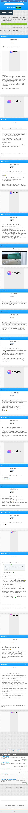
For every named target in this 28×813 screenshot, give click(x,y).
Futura (5, 805)
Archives (9, 805)
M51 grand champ (5, 756)
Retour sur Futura (7, 1)
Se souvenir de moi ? (11, 7)
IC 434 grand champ (5, 768)
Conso (13, 805)
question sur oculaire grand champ (8, 779)
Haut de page (19, 808)
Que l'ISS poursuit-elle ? (18, 750)
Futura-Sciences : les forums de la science (17, 17)
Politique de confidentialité (11, 808)
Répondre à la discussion (14, 24)
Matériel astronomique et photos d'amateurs (16, 19)
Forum (4, 17)
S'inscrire (21, 1)
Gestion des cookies (20, 805)
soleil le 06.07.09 (8, 750)
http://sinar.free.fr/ (6, 479)
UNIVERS (3, 19)
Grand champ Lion (5, 773)
